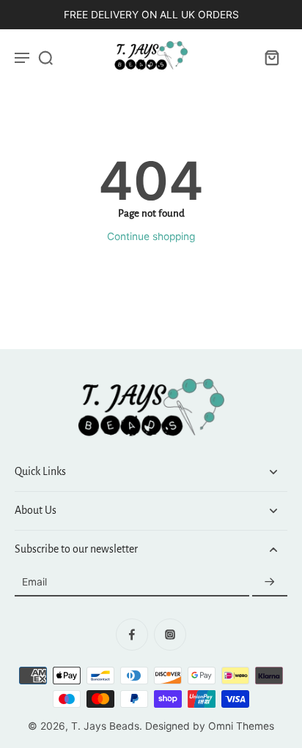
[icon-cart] (271, 57)
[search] (45, 57)
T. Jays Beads (105, 726)
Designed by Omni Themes (209, 726)
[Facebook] (132, 634)
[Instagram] (170, 634)
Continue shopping (151, 236)
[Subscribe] (269, 582)
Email (34, 582)
